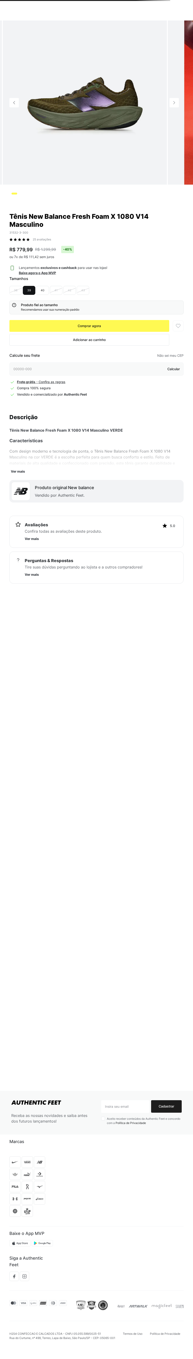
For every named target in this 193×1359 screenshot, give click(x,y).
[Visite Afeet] (121, 1306)
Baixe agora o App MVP (37, 307)
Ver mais (18, 505)
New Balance (51, 26)
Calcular (173, 403)
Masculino (29, 26)
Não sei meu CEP (170, 389)
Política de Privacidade (131, 1123)
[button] (27, 16)
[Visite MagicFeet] (162, 1306)
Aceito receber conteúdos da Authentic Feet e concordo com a (143, 1121)
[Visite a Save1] (180, 1306)
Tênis (13, 26)
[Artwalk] (138, 1306)
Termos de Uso (132, 1333)
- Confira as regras (41, 416)
